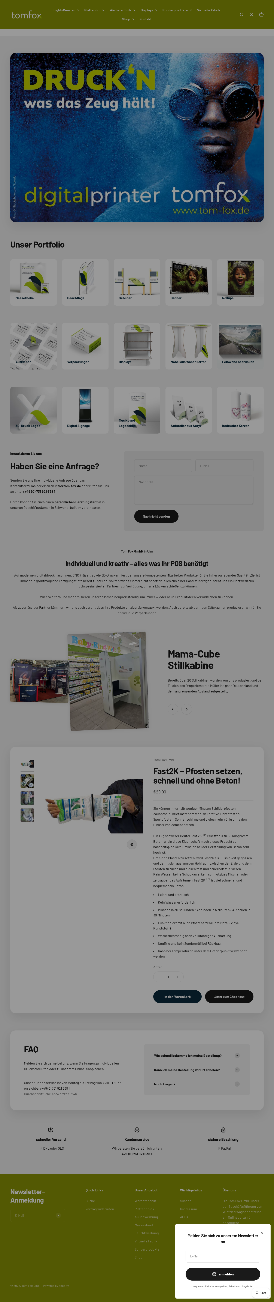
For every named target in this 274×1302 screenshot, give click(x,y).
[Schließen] (262, 1233)
